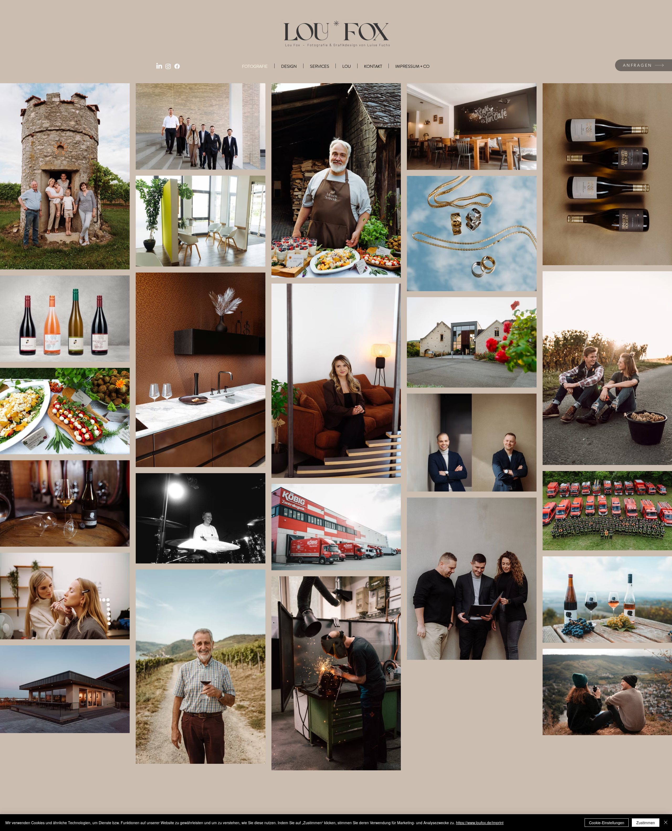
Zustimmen (645, 822)
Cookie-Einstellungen (606, 822)
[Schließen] (666, 822)
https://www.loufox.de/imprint (479, 822)
